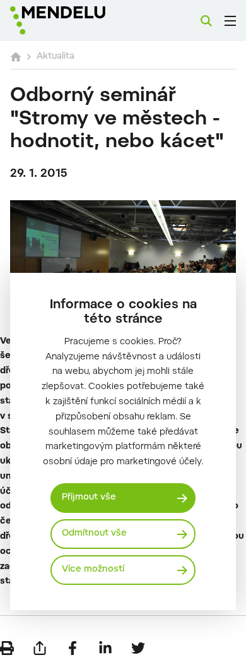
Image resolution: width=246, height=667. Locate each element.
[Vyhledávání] (206, 21)
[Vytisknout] (7, 648)
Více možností (93, 569)
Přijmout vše (89, 497)
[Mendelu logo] (73, 20)
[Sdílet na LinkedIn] (105, 648)
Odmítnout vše (94, 533)
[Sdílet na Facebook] (72, 648)
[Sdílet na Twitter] (138, 648)
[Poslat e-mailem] (40, 648)
